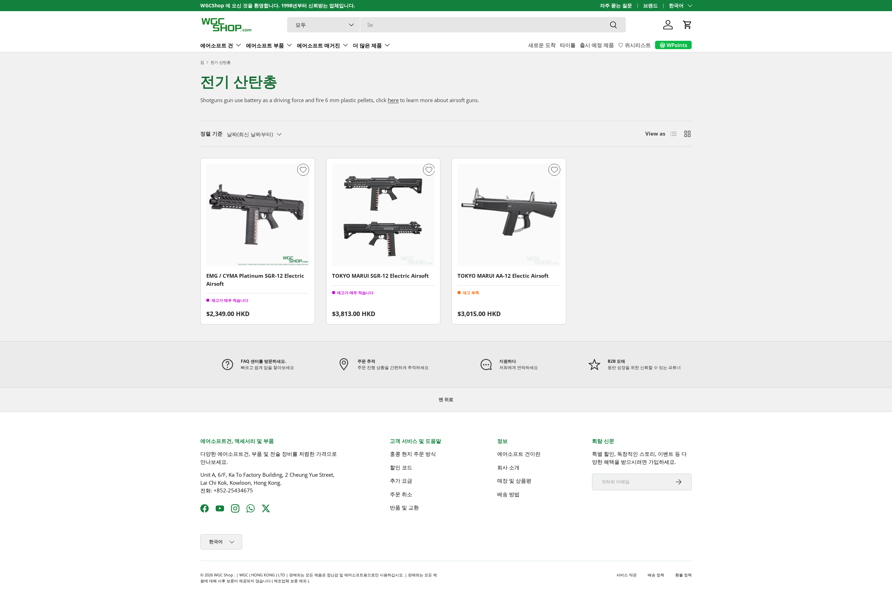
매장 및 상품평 (514, 480)
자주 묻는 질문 (616, 5)
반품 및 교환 (404, 507)
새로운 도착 (542, 44)
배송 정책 (656, 574)
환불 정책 (683, 574)
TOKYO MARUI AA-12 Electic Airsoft (503, 275)
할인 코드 (401, 467)
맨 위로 (446, 399)
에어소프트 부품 (265, 45)
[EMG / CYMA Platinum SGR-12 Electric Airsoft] (257, 215)
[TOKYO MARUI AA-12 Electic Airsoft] (508, 215)
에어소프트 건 (216, 45)
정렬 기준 (211, 133)
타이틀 (568, 44)
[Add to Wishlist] (303, 170)
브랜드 (650, 5)
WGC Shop (224, 574)
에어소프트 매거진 (318, 45)
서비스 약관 (626, 574)
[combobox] (456, 24)
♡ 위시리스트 (634, 44)
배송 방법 (508, 494)
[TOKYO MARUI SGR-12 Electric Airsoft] (383, 215)
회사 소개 (508, 467)
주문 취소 (401, 494)
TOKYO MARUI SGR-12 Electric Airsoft (380, 275)
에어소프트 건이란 (518, 453)
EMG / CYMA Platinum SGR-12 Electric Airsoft (255, 279)
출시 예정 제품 (597, 44)
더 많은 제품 (367, 45)
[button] (687, 24)
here (393, 100)
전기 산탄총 (220, 62)
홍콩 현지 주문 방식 (413, 453)
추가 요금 (401, 480)
